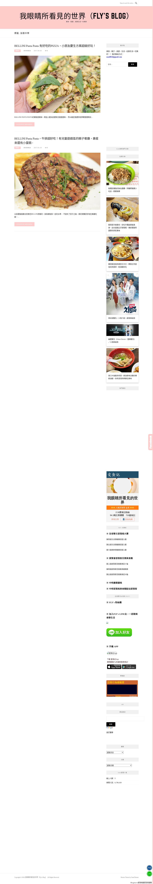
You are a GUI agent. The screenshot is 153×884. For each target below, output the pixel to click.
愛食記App (115, 659)
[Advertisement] (122, 107)
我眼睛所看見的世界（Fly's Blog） (77, 15)
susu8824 (27, 50)
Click (150, 442)
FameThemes (135, 877)
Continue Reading (24, 124)
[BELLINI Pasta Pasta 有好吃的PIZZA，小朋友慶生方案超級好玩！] (57, 84)
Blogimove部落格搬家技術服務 (141, 883)
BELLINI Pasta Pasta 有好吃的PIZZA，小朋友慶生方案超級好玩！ (55, 45)
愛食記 (17, 50)
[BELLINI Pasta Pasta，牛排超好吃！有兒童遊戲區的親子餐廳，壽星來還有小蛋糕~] (57, 181)
